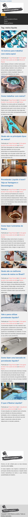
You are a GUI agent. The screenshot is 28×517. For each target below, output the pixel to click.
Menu (3, 15)
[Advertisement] (14, 437)
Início (5, 17)
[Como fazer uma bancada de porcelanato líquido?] (14, 346)
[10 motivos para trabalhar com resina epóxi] (14, 39)
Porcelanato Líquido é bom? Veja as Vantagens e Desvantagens (13, 182)
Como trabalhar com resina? (13, 96)
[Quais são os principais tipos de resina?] (14, 124)
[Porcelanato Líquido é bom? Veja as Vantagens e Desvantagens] (14, 168)
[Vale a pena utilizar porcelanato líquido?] (14, 302)
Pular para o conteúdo (6, 1)
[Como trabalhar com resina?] (14, 84)
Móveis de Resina (8, 23)
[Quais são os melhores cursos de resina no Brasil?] (14, 259)
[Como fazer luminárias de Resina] (14, 214)
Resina (6, 21)
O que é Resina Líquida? (11, 403)
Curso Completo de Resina (10, 19)
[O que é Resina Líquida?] (14, 391)
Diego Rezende (13, 58)
